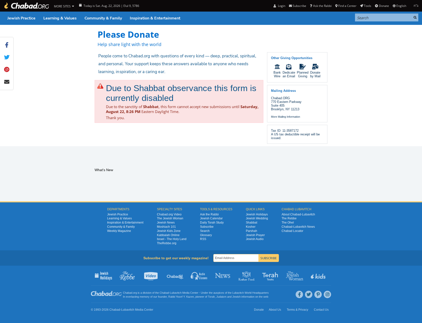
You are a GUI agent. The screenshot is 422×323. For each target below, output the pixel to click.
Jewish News (166, 222)
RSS (203, 239)
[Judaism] (26, 6)
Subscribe (207, 226)
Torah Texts (271, 275)
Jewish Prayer (255, 235)
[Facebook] (299, 294)
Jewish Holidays (257, 214)
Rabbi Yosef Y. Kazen (181, 296)
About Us (275, 309)
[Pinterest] (318, 294)
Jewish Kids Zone (169, 231)
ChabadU (175, 275)
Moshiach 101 (166, 226)
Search (205, 231)
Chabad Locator (292, 231)
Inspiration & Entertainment (155, 18)
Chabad (164, 292)
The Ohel (288, 222)
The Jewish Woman (170, 218)
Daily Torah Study (212, 222)
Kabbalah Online (168, 235)
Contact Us (321, 309)
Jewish (236, 296)
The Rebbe (289, 218)
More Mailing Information (285, 116)
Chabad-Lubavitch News (298, 226)
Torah (211, 296)
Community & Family (103, 18)
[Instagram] (327, 294)
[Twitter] (308, 294)
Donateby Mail (315, 74)
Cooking (247, 275)
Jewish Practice (21, 18)
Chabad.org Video (169, 214)
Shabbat (251, 222)
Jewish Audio (255, 239)
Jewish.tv (151, 275)
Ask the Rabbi (322, 6)
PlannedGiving (302, 74)
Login (281, 6)
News (223, 275)
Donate (384, 6)
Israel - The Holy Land (171, 239)
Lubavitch (176, 292)
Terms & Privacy (297, 309)
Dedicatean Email (289, 74)
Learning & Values (60, 18)
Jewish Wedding (257, 218)
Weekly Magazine (119, 231)
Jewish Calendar (211, 218)
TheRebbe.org (166, 243)
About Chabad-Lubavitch (298, 214)
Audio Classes (199, 275)
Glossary (206, 235)
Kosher (250, 226)
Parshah (251, 231)
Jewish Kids (319, 275)
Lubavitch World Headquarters (250, 292)
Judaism (221, 296)
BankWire (277, 74)
